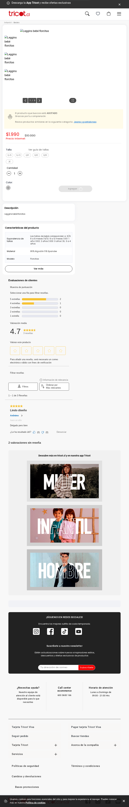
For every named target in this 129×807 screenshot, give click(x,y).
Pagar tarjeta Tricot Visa (86, 727)
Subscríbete (86, 667)
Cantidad (12, 168)
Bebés (17, 22)
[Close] (119, 4)
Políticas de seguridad (25, 766)
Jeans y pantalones (85, 121)
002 (36, 155)
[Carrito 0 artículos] (108, 13)
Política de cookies (35, 802)
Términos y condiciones (85, 766)
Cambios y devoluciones (26, 776)
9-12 (18, 155)
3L (10, 161)
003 (45, 155)
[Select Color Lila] (8, 188)
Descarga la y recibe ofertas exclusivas (41, 2)
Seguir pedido (20, 736)
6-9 (9, 155)
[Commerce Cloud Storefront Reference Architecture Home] (19, 13)
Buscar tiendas (80, 736)
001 (27, 155)
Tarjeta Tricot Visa (23, 727)
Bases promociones (27, 787)
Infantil (8, 22)
